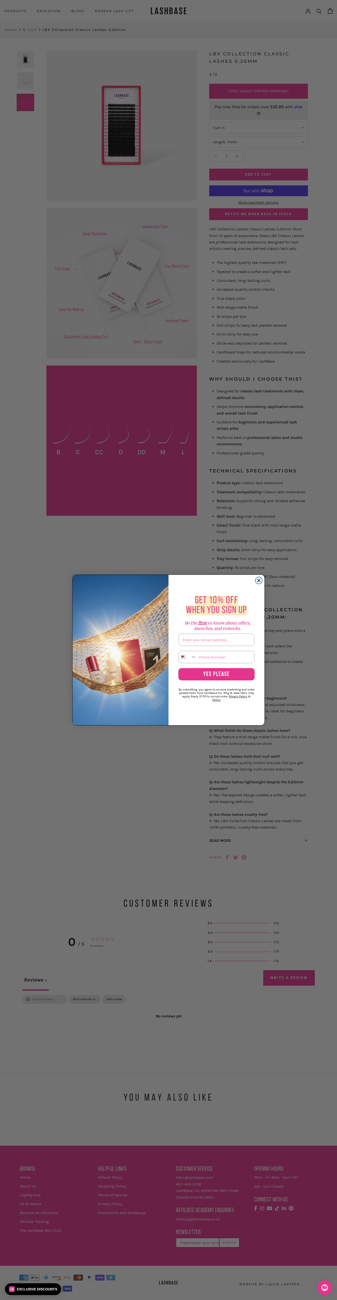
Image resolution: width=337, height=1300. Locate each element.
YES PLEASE (216, 674)
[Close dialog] (258, 580)
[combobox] (187, 657)
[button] (33, 1289)
